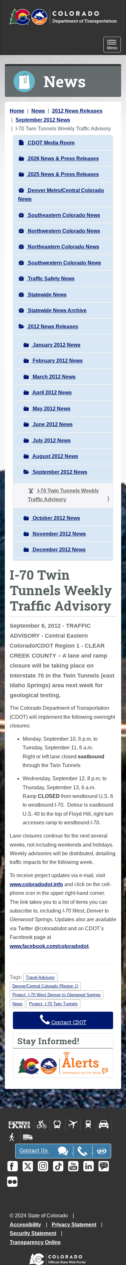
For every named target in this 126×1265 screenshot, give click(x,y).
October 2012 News (55, 518)
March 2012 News (53, 377)
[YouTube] (73, 1166)
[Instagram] (43, 1166)
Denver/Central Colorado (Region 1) (45, 986)
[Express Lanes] (19, 1124)
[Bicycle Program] (42, 1124)
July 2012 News (51, 440)
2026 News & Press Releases (62, 158)
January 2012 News (55, 345)
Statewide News (46, 294)
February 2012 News (57, 360)
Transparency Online (35, 1242)
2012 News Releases (77, 111)
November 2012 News (58, 534)
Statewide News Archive (56, 310)
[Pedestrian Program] (12, 1137)
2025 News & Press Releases (62, 174)
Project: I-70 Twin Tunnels (53, 1003)
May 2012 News (50, 408)
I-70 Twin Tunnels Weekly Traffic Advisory (63, 495)
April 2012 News (51, 392)
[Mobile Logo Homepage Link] (63, 17)
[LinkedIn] (88, 1166)
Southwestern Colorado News (63, 263)
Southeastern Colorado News (63, 215)
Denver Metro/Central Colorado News (61, 195)
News (38, 111)
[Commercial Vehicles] (28, 1137)
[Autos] (104, 1124)
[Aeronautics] (73, 1124)
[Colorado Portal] (58, 1257)
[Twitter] (28, 1166)
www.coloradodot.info (36, 884)
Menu (114, 45)
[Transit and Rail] (57, 1124)
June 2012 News (52, 424)
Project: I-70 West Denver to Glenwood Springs (56, 994)
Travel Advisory (40, 977)
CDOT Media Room (50, 142)
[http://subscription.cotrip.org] (63, 1062)
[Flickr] (12, 1181)
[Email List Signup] (103, 1166)
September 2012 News (43, 120)
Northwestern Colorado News (63, 231)
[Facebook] (12, 1166)
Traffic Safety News (50, 278)
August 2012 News (54, 456)
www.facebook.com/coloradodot (49, 946)
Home (17, 111)
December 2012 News (58, 549)
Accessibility (25, 1224)
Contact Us (34, 1150)
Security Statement (33, 1233)
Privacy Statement (74, 1224)
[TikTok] (58, 1166)
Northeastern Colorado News (62, 246)
